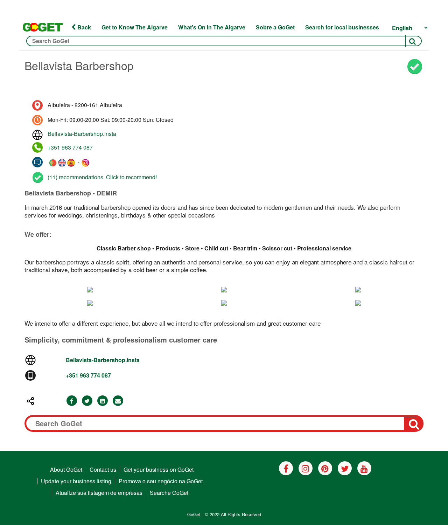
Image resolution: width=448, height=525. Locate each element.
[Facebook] (72, 401)
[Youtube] (364, 468)
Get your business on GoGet (159, 469)
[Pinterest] (325, 468)
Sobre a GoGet (275, 27)
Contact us (103, 469)
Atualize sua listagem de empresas (99, 492)
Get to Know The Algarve (135, 27)
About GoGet (66, 469)
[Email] (118, 401)
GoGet (194, 514)
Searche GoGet (169, 492)
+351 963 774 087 (70, 147)
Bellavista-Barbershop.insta (82, 134)
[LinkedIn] (102, 401)
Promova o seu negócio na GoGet (161, 481)
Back (83, 27)
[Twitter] (87, 401)
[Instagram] (305, 468)
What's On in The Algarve (211, 27)
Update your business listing (76, 481)
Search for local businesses (342, 27)
